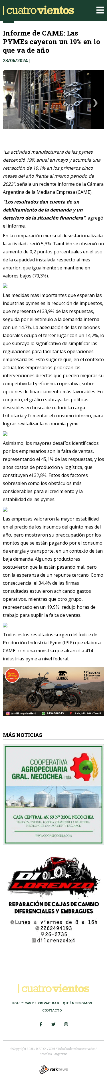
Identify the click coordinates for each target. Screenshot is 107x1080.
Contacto (52, 1010)
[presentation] (13, 104)
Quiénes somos (77, 1003)
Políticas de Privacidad (35, 1003)
